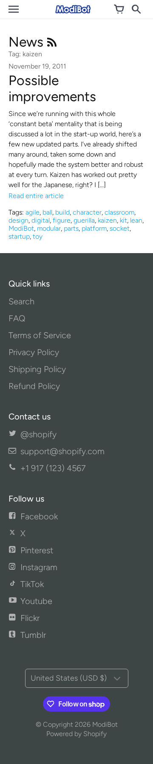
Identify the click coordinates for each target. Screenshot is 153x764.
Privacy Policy (33, 352)
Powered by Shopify (76, 734)
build (62, 212)
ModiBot (21, 228)
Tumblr (33, 635)
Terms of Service (39, 335)
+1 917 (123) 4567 (53, 468)
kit (123, 220)
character (87, 212)
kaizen (107, 220)
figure (62, 220)
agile (33, 212)
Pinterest (36, 550)
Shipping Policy (37, 369)
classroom (119, 212)
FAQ (17, 318)
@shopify (38, 434)
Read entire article (36, 196)
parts (71, 228)
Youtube (36, 601)
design (18, 220)
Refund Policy (34, 386)
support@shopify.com (62, 451)
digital (40, 220)
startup (19, 236)
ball (47, 212)
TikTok (32, 584)
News (27, 42)
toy (37, 236)
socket (120, 228)
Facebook (39, 516)
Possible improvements (52, 88)
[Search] (136, 9)
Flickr (30, 618)
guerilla (84, 220)
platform (94, 228)
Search (21, 301)
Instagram (38, 567)
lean (136, 220)
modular (49, 228)
